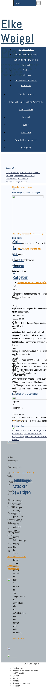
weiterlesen (18, 638)
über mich (26, 85)
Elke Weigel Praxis (17, 38)
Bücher (26, 70)
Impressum (13, 565)
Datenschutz (13, 568)
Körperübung (12, 179)
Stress (24, 182)
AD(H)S (9, 172)
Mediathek (26, 75)
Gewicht (9, 176)
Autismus (24, 172)
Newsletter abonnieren (26, 80)
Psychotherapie (26, 49)
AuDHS (16, 172)
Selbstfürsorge (13, 182)
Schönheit (23, 179)
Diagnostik (34, 172)
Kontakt (26, 65)
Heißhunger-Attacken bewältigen (23, 486)
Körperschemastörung (24, 176)
